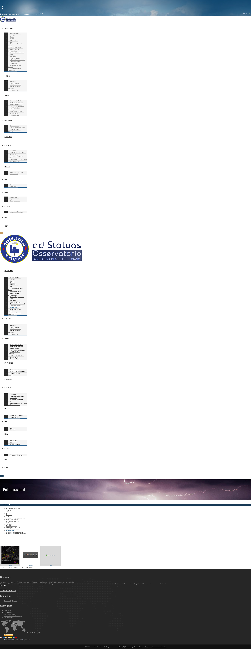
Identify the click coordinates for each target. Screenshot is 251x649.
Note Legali (3, 585)
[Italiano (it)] (244, 13)
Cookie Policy (129, 647)
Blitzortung (30, 565)
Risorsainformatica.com (159, 647)
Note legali (121, 647)
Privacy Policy (138, 647)
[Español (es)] (250, 13)
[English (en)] (247, 13)
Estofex (10, 565)
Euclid (50, 565)
